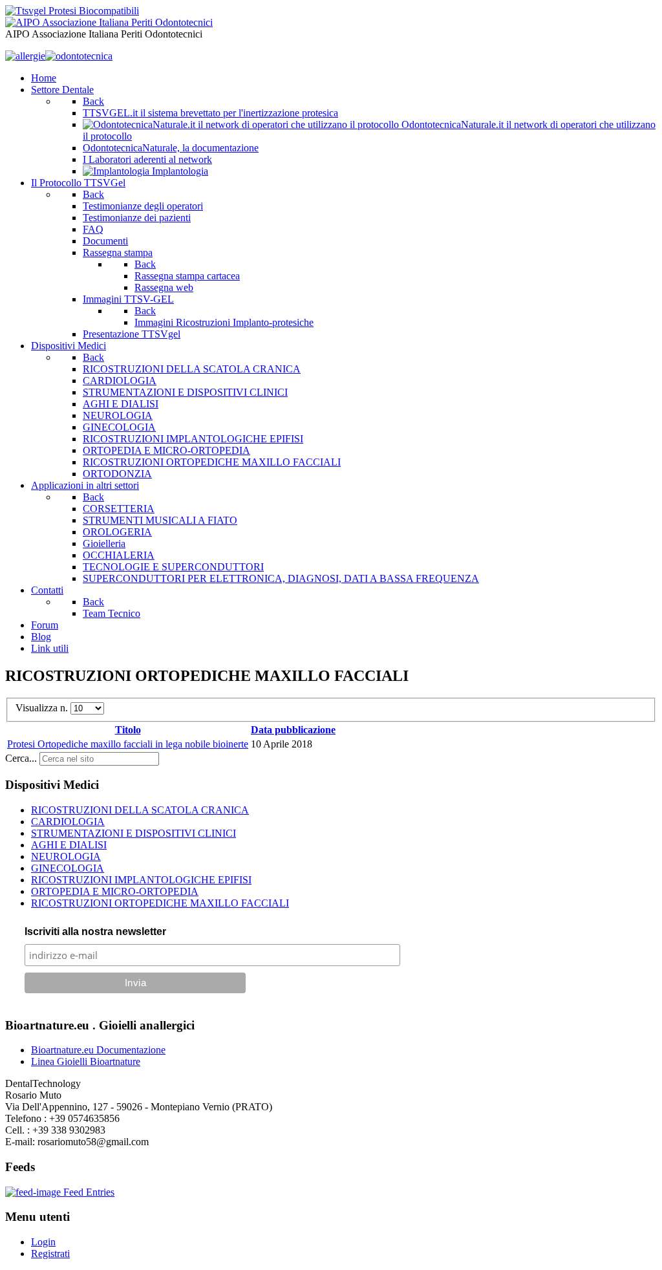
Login (43, 1241)
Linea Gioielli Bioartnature (85, 1061)
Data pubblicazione (293, 729)
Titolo (128, 729)
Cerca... (21, 758)
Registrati (50, 1253)
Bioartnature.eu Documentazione (98, 1049)
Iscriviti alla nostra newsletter (95, 931)
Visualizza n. (43, 707)
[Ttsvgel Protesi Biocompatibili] (72, 10)
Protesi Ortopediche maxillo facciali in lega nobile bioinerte (127, 743)
